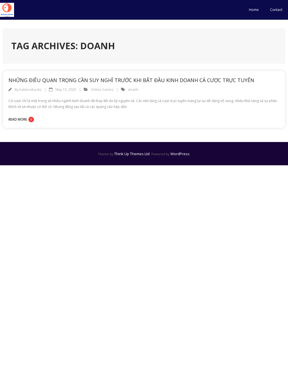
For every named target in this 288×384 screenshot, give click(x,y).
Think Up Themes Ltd (132, 153)
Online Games (102, 89)
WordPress (180, 153)
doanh (133, 89)
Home (254, 9)
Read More (17, 119)
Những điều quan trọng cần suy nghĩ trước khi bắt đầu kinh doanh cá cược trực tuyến (131, 80)
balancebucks (30, 89)
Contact (276, 9)
